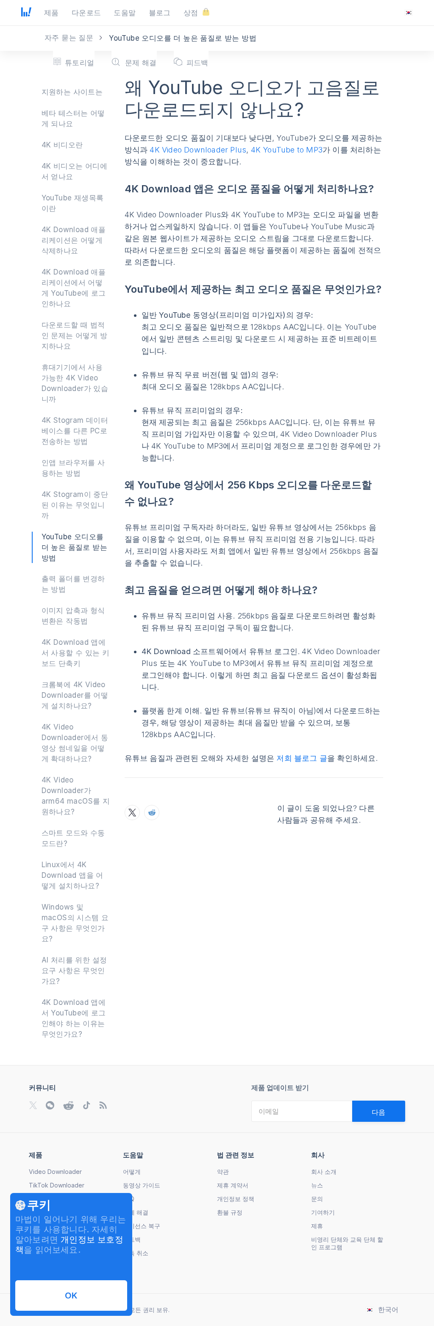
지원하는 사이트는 (72, 92)
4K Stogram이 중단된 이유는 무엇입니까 (75, 505)
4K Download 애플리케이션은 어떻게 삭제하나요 (74, 240)
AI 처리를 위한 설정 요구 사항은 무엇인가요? (74, 970)
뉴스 (317, 1185)
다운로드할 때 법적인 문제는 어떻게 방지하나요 (74, 335)
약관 (223, 1171)
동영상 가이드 (141, 1185)
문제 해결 (135, 1212)
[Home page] (26, 14)
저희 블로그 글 (301, 758)
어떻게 (132, 1171)
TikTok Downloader (56, 1185)
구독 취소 (135, 1253)
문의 (317, 1198)
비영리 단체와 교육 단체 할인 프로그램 (347, 1243)
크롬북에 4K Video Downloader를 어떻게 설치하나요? (75, 695)
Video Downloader (55, 1171)
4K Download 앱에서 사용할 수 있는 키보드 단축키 (76, 653)
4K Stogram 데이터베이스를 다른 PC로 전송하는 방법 (75, 431)
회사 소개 (324, 1171)
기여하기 (323, 1212)
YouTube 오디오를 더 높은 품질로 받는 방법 (74, 547)
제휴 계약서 (232, 1185)
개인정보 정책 (235, 1198)
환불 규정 (229, 1212)
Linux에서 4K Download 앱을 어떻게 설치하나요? (72, 875)
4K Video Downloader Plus (198, 149)
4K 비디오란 (62, 145)
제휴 (317, 1225)
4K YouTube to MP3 (287, 149)
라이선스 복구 (141, 1225)
